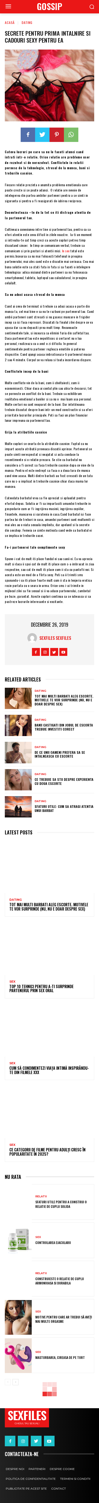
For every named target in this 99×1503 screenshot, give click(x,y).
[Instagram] (45, 652)
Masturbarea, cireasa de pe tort (60, 1357)
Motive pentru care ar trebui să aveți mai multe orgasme (63, 1319)
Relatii (41, 1196)
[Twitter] (42, 135)
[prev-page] (8, 1382)
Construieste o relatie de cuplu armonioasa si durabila (59, 1280)
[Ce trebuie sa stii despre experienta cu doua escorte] (18, 779)
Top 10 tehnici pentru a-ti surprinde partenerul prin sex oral (41, 989)
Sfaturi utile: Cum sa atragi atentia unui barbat (64, 808)
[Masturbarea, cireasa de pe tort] (18, 1355)
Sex (12, 981)
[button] (92, 6)
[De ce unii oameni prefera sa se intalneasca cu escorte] (18, 752)
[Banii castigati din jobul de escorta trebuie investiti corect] (18, 725)
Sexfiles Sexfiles (55, 638)
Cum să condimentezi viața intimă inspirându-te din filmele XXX (49, 1070)
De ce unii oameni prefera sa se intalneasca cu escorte (60, 754)
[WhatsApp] (71, 135)
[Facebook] (28, 135)
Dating (27, 22)
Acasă (10, 22)
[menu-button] (8, 6)
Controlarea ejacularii (53, 1242)
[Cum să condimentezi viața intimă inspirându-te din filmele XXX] (49, 1031)
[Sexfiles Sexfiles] (33, 638)
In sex (66, 250)
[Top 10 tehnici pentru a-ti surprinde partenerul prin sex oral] (49, 949)
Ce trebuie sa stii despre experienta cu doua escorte (64, 781)
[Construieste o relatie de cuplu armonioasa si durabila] (18, 1279)
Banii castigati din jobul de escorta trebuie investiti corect (64, 727)
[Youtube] (63, 652)
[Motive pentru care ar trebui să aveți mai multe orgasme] (18, 1317)
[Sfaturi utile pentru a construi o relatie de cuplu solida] (18, 1202)
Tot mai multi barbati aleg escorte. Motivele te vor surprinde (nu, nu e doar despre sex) (64, 700)
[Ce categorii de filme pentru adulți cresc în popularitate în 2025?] (49, 1112)
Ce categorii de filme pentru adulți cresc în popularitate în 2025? (47, 1152)
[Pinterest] (57, 135)
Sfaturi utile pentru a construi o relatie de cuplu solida (61, 1204)
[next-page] (15, 1382)
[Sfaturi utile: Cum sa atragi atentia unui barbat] (18, 806)
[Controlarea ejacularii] (18, 1240)
